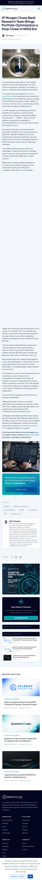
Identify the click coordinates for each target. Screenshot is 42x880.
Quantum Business (8, 39)
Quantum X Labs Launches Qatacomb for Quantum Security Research (24, 648)
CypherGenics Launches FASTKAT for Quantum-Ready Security (24, 656)
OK (30, 876)
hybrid (21, 510)
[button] (11, 557)
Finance (7, 506)
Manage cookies (18, 876)
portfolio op (16, 514)
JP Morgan (32, 510)
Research (17, 39)
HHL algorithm (9, 510)
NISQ (5, 514)
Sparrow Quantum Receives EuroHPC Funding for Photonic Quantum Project (24, 639)
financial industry (20, 506)
